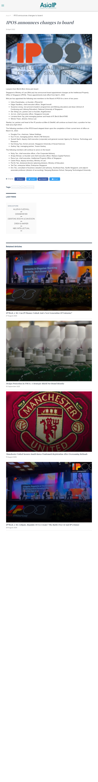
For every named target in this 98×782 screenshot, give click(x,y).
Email (55, 179)
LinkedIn (43, 179)
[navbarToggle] (2, 5)
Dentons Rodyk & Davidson (21, 219)
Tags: (8, 187)
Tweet (32, 179)
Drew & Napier (21, 224)
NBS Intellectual (21, 228)
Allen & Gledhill (21, 209)
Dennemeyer (21, 214)
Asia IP (8, 15)
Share (20, 179)
